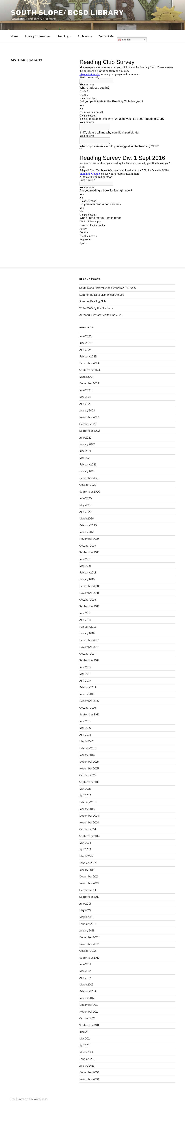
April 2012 (85, 977)
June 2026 (85, 336)
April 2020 (85, 511)
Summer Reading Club (92, 301)
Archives (83, 36)
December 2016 (89, 700)
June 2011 (85, 1031)
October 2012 (87, 950)
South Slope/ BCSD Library (67, 13)
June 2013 (85, 903)
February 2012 (87, 991)
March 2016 (86, 741)
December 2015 (89, 761)
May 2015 (85, 788)
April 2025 (85, 349)
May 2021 (85, 457)
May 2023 (85, 396)
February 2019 (87, 572)
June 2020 (85, 498)
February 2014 (87, 862)
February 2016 (87, 748)
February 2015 (87, 802)
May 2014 (85, 842)
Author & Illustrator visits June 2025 (100, 314)
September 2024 (89, 370)
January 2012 (86, 998)
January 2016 (87, 754)
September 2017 (89, 660)
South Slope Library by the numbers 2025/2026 (107, 287)
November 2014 (89, 822)
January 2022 (87, 444)
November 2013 (89, 883)
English (126, 39)
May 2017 (85, 673)
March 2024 (86, 376)
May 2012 (85, 970)
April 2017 (85, 680)
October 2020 (87, 484)
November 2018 (89, 592)
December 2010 (89, 1072)
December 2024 (89, 363)
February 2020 (88, 525)
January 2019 (87, 579)
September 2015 (89, 782)
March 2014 (86, 856)
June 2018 (85, 613)
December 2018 (89, 586)
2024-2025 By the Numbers (96, 308)
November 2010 (89, 1079)
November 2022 (89, 417)
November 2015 (89, 768)
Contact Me (106, 36)
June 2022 (85, 437)
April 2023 (85, 403)
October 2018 (87, 599)
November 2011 (88, 1011)
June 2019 (85, 559)
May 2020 (85, 505)
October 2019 (87, 545)
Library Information (38, 36)
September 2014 (89, 836)
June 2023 (85, 390)
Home (14, 36)
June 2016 (85, 721)
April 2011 (85, 1045)
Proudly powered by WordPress (29, 1099)
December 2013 (89, 876)
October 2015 (87, 775)
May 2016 (85, 727)
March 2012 (86, 984)
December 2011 (88, 1004)
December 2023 (89, 383)
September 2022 (89, 430)
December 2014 (89, 815)
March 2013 (86, 916)
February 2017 (87, 687)
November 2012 (89, 944)
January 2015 (87, 808)
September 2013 (89, 896)
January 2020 (87, 532)
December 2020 (89, 478)
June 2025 (85, 342)
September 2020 (89, 491)
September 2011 (89, 1025)
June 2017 (85, 667)
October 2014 (87, 829)
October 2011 (87, 1018)
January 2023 (87, 410)
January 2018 (87, 633)
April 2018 (85, 619)
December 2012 (89, 937)
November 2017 (89, 646)
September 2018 (89, 606)
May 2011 (84, 1038)
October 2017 (87, 653)
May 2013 (85, 910)
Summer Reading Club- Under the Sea (101, 294)
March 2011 (86, 1052)
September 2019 (89, 552)
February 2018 (87, 626)
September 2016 (89, 714)
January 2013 (86, 930)
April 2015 (85, 795)
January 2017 (86, 694)
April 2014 (85, 849)
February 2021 (87, 464)
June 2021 (85, 450)
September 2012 (89, 957)
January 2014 (87, 869)
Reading (62, 36)
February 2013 (87, 923)
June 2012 (85, 964)
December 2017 (89, 640)
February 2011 (87, 1058)
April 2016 (85, 734)
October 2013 (87, 890)
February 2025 (88, 356)
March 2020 (86, 518)
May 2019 (85, 565)
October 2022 (87, 424)
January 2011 (86, 1065)
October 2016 (87, 707)
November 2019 (89, 538)
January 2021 (86, 471)
